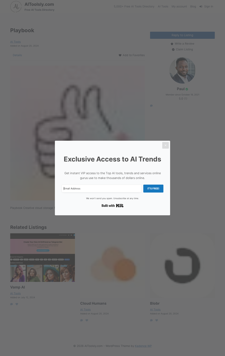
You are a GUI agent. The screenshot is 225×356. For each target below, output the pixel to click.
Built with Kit (113, 206)
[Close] (165, 145)
